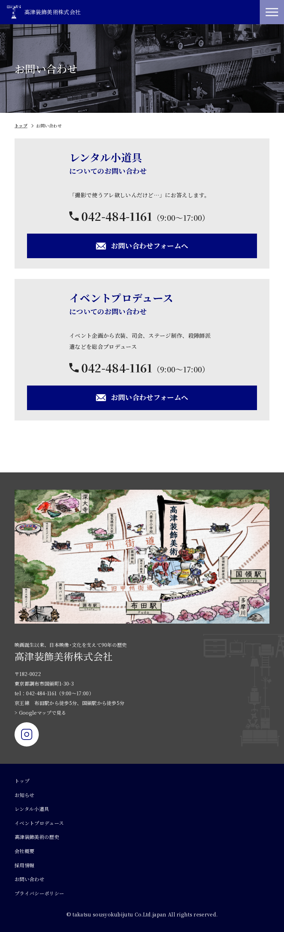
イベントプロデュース (39, 823)
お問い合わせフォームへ (149, 246)
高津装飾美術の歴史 (37, 836)
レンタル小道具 (32, 808)
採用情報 (24, 865)
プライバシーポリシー (39, 893)
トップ (21, 125)
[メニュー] (272, 12)
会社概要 (24, 851)
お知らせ (24, 794)
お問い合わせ (29, 879)
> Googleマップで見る (40, 712)
